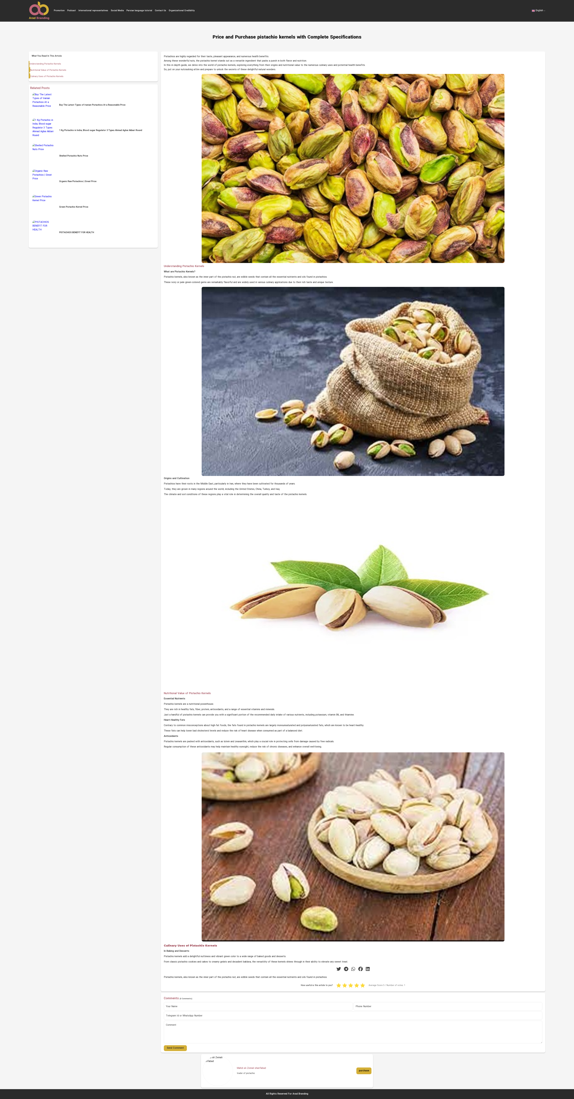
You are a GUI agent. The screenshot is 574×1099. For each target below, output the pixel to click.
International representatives (93, 10)
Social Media (117, 10)
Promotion (59, 10)
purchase (364, 1070)
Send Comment (175, 1048)
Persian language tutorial (139, 10)
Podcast (71, 10)
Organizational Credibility (182, 10)
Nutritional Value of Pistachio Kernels (48, 70)
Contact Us (160, 10)
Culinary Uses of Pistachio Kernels (46, 76)
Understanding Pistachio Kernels (45, 64)
